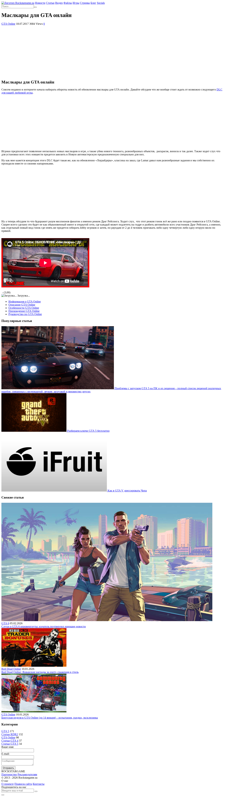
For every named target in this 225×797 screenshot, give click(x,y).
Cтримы (85, 2)
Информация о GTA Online (24, 301)
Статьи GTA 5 (9, 743)
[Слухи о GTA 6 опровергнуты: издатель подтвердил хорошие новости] (106, 620)
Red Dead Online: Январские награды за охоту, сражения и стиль (40, 672)
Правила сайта (23, 783)
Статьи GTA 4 (9, 740)
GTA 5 (5, 731)
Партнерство (9, 774)
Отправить (8, 768)
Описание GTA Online (21, 304)
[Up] (2, 794)
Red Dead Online (11, 668)
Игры (76, 2)
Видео (59, 2)
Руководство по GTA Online (25, 314)
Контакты (38, 783)
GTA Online (8, 23)
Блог (93, 2)
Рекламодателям (27, 774)
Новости (40, 2)
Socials (101, 2)
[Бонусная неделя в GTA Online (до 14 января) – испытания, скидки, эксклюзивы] (33, 711)
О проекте (7, 783)
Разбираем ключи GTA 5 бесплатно (88, 430)
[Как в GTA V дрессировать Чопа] (54, 490)
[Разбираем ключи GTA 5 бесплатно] (34, 430)
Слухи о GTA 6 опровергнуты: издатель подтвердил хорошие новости (43, 626)
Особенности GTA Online (23, 307)
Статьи (50, 2)
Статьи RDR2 (9, 734)
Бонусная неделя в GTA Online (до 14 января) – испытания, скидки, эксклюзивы (49, 717)
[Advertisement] (112, 51)
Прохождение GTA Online (24, 311)
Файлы (67, 2)
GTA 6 (5, 623)
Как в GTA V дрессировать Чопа (127, 490)
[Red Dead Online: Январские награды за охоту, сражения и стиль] (33, 665)
